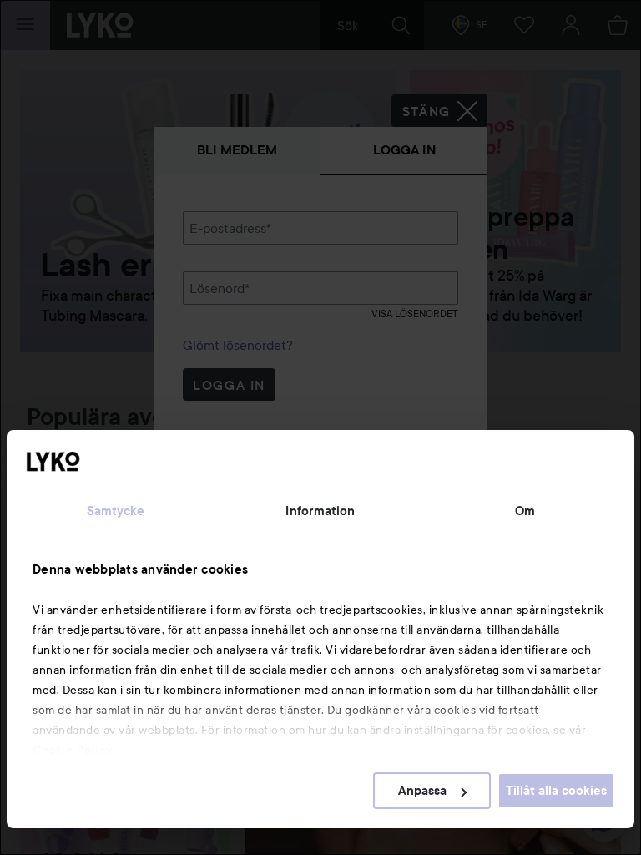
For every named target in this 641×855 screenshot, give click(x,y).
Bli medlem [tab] (237, 150)
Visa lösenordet (414, 313)
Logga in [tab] (404, 150)
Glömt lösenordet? (238, 344)
